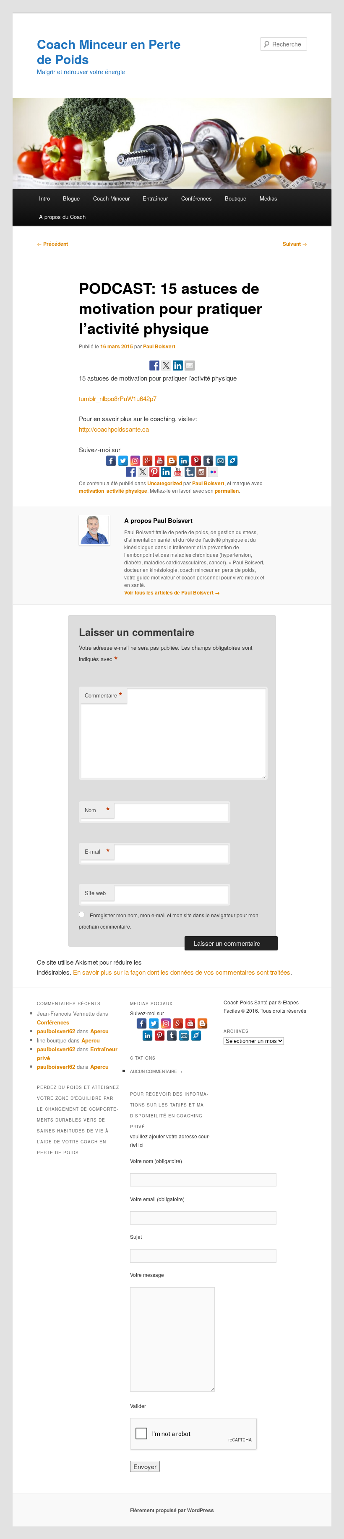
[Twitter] (123, 461)
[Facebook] (111, 461)
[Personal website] (232, 461)
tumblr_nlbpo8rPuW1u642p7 (117, 398)
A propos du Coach (62, 217)
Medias (268, 198)
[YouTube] (159, 461)
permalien (227, 490)
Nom (97, 810)
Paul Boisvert (159, 346)
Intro (44, 198)
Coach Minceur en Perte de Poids (109, 51)
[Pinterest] (196, 461)
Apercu (99, 1031)
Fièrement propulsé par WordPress (172, 1510)
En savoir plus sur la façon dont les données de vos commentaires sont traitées (181, 972)
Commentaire (103, 695)
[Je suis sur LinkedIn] (166, 472)
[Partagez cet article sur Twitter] (166, 365)
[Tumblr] (208, 461)
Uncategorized (164, 483)
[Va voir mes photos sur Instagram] (201, 472)
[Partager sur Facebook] (154, 365)
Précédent (52, 243)
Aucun (156, 1071)
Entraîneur (155, 198)
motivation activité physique (113, 490)
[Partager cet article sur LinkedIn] (178, 365)
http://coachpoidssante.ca (114, 429)
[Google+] (147, 461)
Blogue (71, 198)
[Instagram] (135, 461)
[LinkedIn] (184, 461)
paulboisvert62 (56, 1031)
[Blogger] (172, 461)
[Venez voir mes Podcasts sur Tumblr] (190, 472)
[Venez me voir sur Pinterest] (154, 472)
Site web (95, 893)
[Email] (220, 461)
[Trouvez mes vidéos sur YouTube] (178, 472)
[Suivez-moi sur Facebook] (131, 472)
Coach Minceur (111, 198)
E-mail (97, 851)
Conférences (196, 198)
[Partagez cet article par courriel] (190, 365)
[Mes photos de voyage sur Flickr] (213, 472)
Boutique (235, 198)
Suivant (295, 243)
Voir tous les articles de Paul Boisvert (172, 592)
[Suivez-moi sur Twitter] (143, 472)
